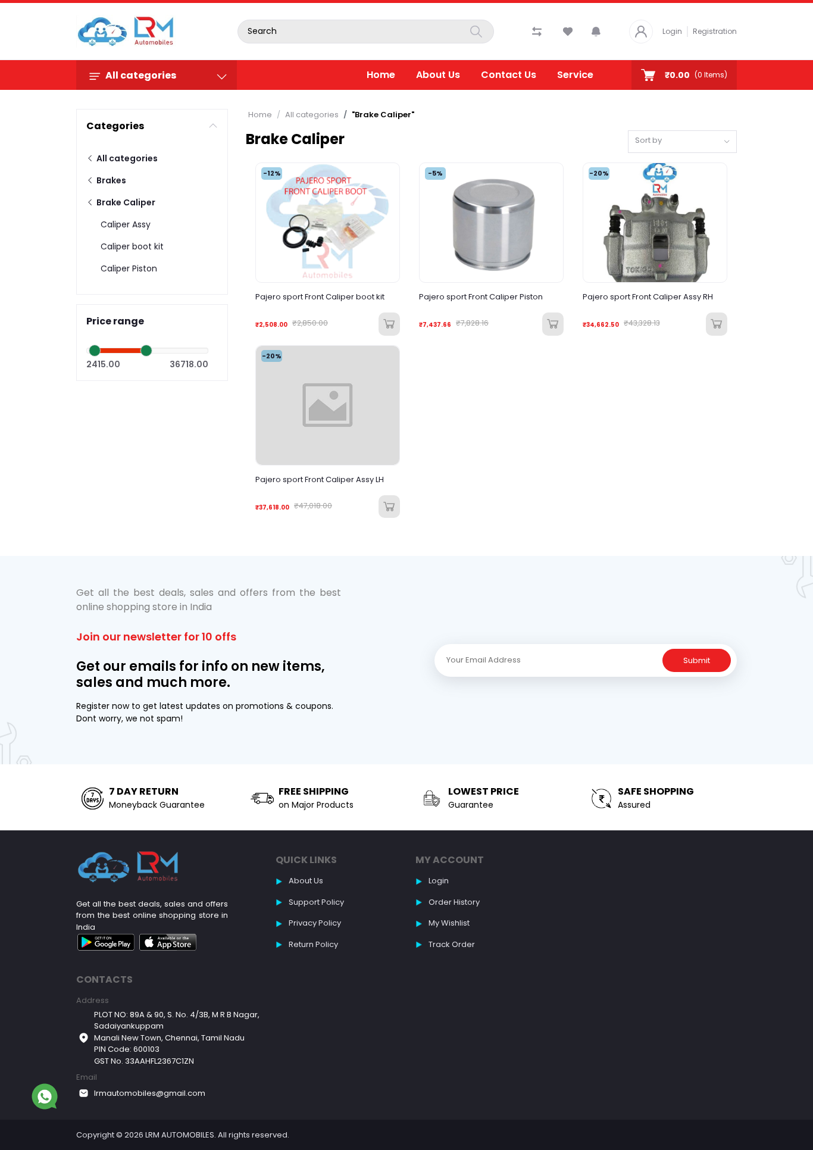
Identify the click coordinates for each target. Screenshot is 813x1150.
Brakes (110, 180)
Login (672, 31)
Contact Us (508, 75)
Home (381, 75)
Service (575, 75)
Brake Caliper (125, 202)
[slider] (95, 351)
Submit (696, 660)
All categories (126, 158)
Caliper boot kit (132, 246)
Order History (454, 902)
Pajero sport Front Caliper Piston (481, 297)
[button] (596, 31)
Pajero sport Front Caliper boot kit (319, 297)
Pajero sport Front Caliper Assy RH (648, 297)
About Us (438, 75)
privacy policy (315, 923)
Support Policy (316, 902)
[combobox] (682, 142)
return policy (313, 944)
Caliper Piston (129, 268)
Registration (715, 31)
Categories (115, 126)
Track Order (452, 944)
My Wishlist (449, 923)
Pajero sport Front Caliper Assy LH (319, 479)
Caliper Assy (126, 224)
